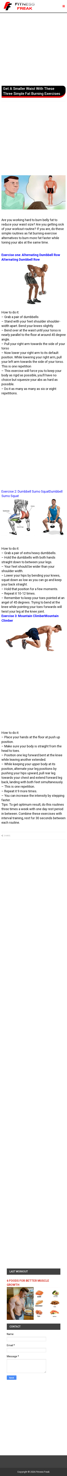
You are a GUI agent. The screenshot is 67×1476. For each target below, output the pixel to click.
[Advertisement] (33, 48)
